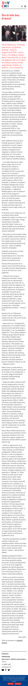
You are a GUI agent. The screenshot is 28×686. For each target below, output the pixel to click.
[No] (26, 680)
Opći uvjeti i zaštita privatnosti (14, 659)
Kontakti (5, 654)
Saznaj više (18, 683)
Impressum (6, 656)
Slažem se (10, 683)
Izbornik (25, 6)
